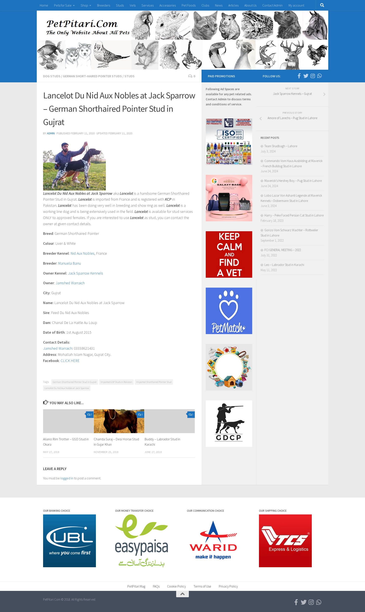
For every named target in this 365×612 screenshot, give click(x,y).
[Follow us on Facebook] (299, 75)
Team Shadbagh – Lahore (280, 146)
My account (296, 5)
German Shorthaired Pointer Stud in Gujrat (75, 382)
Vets (133, 5)
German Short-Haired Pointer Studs (92, 76)
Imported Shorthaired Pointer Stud (154, 382)
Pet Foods (189, 5)
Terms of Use (202, 586)
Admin (51, 133)
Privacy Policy (228, 586)
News (218, 5)
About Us (250, 5)
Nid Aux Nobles (82, 253)
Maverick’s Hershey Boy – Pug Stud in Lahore (293, 181)
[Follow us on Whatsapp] (319, 75)
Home (44, 5)
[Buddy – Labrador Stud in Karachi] (169, 421)
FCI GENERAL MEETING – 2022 (282, 250)
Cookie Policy (176, 586)
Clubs (205, 5)
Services (148, 5)
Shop (84, 5)
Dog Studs (51, 76)
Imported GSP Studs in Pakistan (116, 382)
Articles (233, 5)
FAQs (156, 586)
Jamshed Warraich (70, 282)
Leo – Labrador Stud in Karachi (284, 265)
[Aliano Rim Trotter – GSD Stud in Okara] (68, 421)
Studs (120, 5)
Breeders (103, 5)
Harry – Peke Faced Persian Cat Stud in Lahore (294, 215)
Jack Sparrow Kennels (85, 273)
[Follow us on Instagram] (312, 75)
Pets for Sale (63, 5)
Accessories (167, 5)
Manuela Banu (69, 263)
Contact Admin (272, 5)
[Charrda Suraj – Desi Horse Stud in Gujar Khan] (119, 421)
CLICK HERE (70, 360)
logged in (66, 478)
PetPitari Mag (136, 586)
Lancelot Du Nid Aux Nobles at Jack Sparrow (67, 388)
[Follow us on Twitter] (305, 75)
